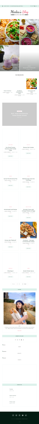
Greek (28, 268)
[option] (7, 86)
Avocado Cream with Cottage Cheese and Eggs (28, 210)
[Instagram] (16, 415)
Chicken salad (12, 401)
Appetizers (10, 144)
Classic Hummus (7, 90)
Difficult (19, 111)
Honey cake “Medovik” (10, 240)
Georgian (10, 268)
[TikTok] (26, 415)
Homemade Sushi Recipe (10, 209)
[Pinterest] (19, 415)
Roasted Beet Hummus (29, 41)
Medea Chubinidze (6, 92)
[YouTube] (23, 415)
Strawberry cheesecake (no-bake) (19, 92)
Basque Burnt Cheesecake (29, 67)
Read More (19, 330)
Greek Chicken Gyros (28, 271)
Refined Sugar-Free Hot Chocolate (28, 179)
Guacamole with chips (9, 41)
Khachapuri (10, 271)
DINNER (10, 176)
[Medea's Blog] (19, 13)
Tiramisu (11, 389)
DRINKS (28, 176)
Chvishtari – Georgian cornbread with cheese (28, 240)
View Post (10, 156)
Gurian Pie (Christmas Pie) (10, 178)
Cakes (10, 237)
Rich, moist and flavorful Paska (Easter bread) (19, 114)
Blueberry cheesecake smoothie (9, 67)
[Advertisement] (7, 2)
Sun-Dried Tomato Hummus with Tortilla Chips (10, 149)
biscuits (28, 144)
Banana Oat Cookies (28, 147)
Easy (28, 237)
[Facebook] (13, 415)
